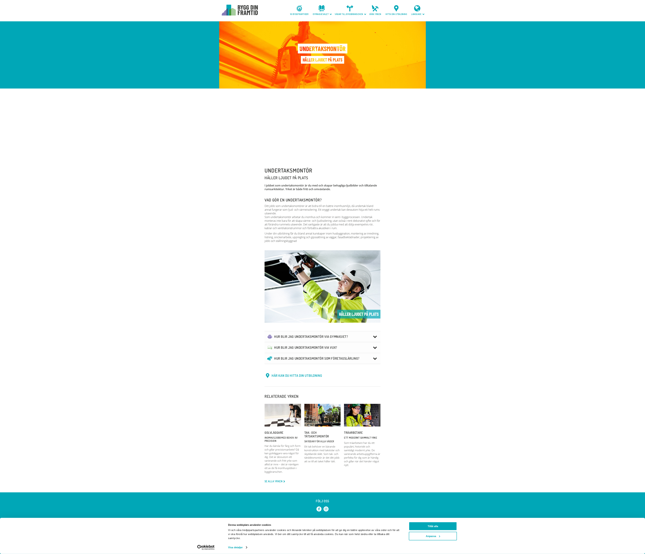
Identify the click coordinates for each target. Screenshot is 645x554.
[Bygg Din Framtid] (240, 10)
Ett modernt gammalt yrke (360, 437)
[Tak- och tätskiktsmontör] (322, 415)
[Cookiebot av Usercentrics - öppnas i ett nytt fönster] (206, 547)
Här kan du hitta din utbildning (297, 375)
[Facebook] (318, 509)
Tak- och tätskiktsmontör (316, 434)
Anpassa (431, 536)
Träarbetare (353, 432)
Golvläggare (274, 432)
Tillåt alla (433, 526)
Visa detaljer (235, 547)
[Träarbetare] (362, 415)
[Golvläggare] (283, 415)
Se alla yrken (273, 481)
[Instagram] (326, 509)
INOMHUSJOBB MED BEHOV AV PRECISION (281, 439)
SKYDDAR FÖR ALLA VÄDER (319, 441)
